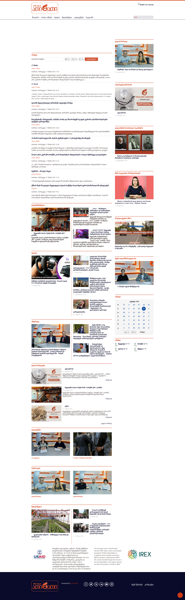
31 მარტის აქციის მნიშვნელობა (128, 286)
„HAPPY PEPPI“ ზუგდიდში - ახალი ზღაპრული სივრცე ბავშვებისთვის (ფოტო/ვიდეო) (100, 232)
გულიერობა (69, 369)
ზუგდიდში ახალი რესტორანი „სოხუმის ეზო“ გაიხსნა (83, 387)
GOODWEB (74, 583)
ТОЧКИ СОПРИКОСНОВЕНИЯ (82, 458)
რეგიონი (34, 188)
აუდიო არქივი (35, 68)
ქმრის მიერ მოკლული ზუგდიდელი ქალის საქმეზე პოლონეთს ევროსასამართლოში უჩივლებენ (70, 185)
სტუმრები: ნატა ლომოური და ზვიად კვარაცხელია (135, 69)
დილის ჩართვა (36, 174)
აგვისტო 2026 (134, 301)
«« (118, 301)
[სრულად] (153, 75)
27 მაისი (34, 65)
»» (150, 301)
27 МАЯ (34, 84)
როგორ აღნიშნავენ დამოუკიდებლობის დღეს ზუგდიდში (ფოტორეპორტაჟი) (100, 512)
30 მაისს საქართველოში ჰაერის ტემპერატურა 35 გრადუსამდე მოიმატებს (60, 138)
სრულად (109, 380)
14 (134, 320)
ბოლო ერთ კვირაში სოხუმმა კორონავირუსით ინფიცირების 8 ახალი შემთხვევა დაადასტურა (69, 155)
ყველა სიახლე (106, 423)
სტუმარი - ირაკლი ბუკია (41, 171)
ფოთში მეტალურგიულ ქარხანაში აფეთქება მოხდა (52, 103)
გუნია (67, 406)
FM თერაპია (35, 458)
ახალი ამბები (35, 106)
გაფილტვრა (91, 59)
